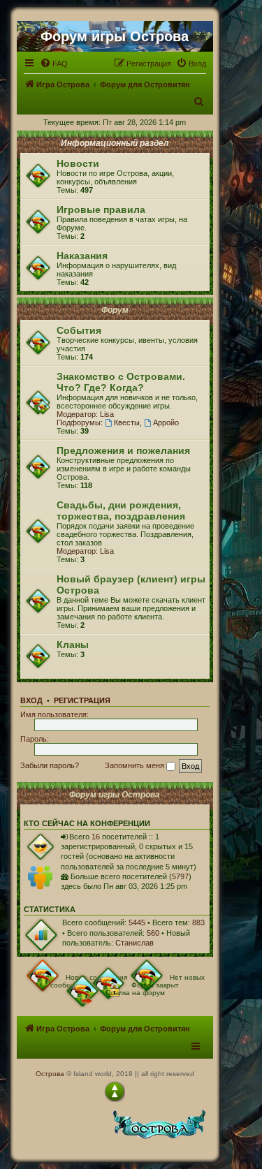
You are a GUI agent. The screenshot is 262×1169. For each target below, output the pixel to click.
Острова (50, 1074)
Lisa (107, 414)
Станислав (134, 943)
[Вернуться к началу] (114, 1091)
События (79, 330)
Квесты (127, 422)
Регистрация (82, 700)
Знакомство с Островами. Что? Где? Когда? (121, 382)
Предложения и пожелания (123, 450)
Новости (78, 163)
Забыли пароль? (49, 765)
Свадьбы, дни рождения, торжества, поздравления (121, 510)
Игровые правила (101, 209)
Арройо (166, 422)
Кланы (73, 644)
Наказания (82, 255)
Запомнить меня (135, 765)
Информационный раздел (114, 143)
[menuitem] (54, 63)
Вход (31, 700)
